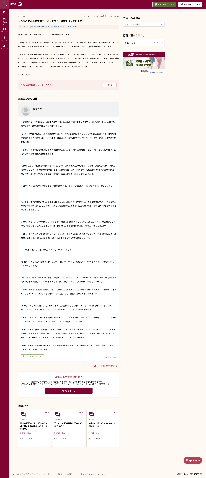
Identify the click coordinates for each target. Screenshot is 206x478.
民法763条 (64, 121)
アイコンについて (98, 474)
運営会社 (60, 474)
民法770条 (92, 149)
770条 (111, 165)
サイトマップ (82, 474)
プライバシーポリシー (45, 474)
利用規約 (29, 474)
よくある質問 (17, 474)
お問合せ (71, 474)
